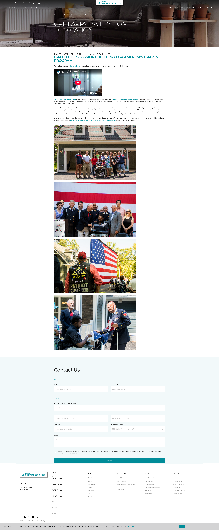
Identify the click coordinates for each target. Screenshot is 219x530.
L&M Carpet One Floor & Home (65, 99)
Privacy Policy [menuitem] (177, 493)
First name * (57, 384)
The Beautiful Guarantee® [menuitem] (153, 487)
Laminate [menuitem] (91, 490)
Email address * (115, 414)
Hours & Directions (176, 7)
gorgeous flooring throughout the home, (125, 99)
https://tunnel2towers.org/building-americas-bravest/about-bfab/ (93, 120)
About (66, 15)
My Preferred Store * (117, 424)
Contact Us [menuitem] (176, 487)
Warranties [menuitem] (148, 490)
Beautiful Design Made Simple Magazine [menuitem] (125, 485)
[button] (204, 7)
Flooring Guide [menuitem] (149, 484)
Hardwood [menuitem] (91, 484)
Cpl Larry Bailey (75, 66)
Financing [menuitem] (91, 500)
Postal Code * (58, 424)
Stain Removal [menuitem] (149, 478)
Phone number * (59, 414)
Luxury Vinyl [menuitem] (92, 481)
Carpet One (57, 15)
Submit (109, 460)
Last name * (114, 384)
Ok (182, 526)
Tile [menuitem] (89, 493)
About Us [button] (33, 7)
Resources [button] (23, 7)
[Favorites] (208, 7)
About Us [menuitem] (176, 478)
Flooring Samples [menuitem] (121, 481)
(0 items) (211, 7)
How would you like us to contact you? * (66, 403)
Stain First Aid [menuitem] (149, 481)
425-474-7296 (36, 3)
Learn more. (131, 526)
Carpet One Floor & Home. (33, 521)
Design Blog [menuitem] (120, 489)
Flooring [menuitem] (90, 478)
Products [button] (11, 7)
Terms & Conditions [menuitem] (179, 490)
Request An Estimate (193, 7)
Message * (57, 435)
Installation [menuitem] (148, 493)
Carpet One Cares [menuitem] (178, 484)
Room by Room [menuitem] (177, 481)
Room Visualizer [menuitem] (121, 478)
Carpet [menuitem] (90, 487)
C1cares (72, 15)
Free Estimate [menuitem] (92, 497)
